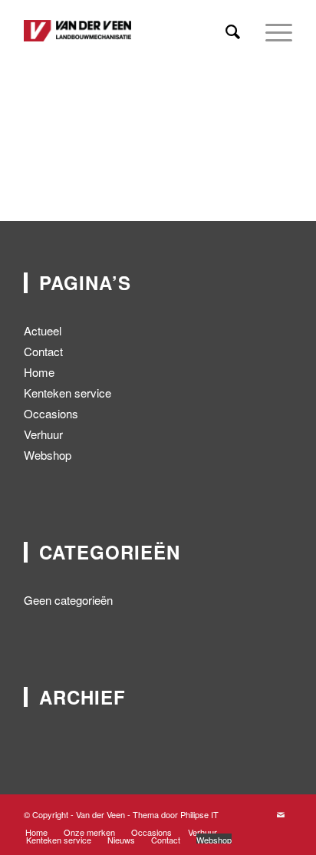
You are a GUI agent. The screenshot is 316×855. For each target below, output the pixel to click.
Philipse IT (199, 814)
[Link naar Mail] (280, 814)
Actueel (42, 330)
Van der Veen (100, 814)
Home (39, 372)
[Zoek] (233, 30)
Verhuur (43, 434)
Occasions (51, 413)
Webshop (47, 455)
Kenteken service (67, 393)
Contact (43, 351)
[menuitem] (233, 30)
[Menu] (271, 30)
